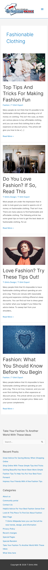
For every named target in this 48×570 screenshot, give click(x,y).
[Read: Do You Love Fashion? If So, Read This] (24, 159)
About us (6, 496)
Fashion (6, 105)
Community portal (10, 501)
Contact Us (8, 505)
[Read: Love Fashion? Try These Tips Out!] (24, 251)
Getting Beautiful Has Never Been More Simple (23, 470)
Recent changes (10, 533)
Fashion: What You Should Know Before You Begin (23, 366)
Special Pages (9, 537)
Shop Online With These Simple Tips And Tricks (23, 466)
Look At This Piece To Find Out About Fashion (22, 513)
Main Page (7, 517)
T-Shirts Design (9, 197)
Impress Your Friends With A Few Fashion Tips (22, 481)
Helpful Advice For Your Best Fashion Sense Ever (24, 509)
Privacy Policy (9, 529)
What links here (9, 553)
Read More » (8, 136)
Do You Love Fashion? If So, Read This (19, 185)
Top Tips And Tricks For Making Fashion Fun (23, 93)
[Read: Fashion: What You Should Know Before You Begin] (24, 339)
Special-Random (10, 541)
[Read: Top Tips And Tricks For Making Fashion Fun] (24, 67)
